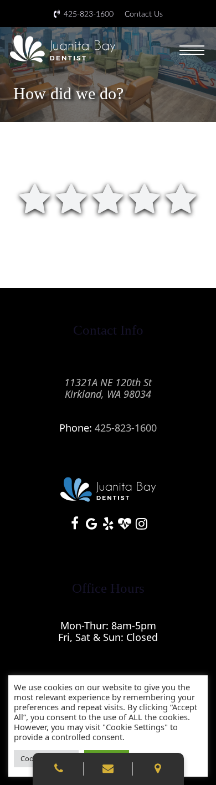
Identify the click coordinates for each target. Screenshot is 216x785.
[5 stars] (181, 198)
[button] (192, 48)
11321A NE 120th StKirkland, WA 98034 (108, 388)
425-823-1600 (126, 427)
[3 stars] (108, 198)
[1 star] (35, 198)
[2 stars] (71, 198)
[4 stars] (144, 198)
